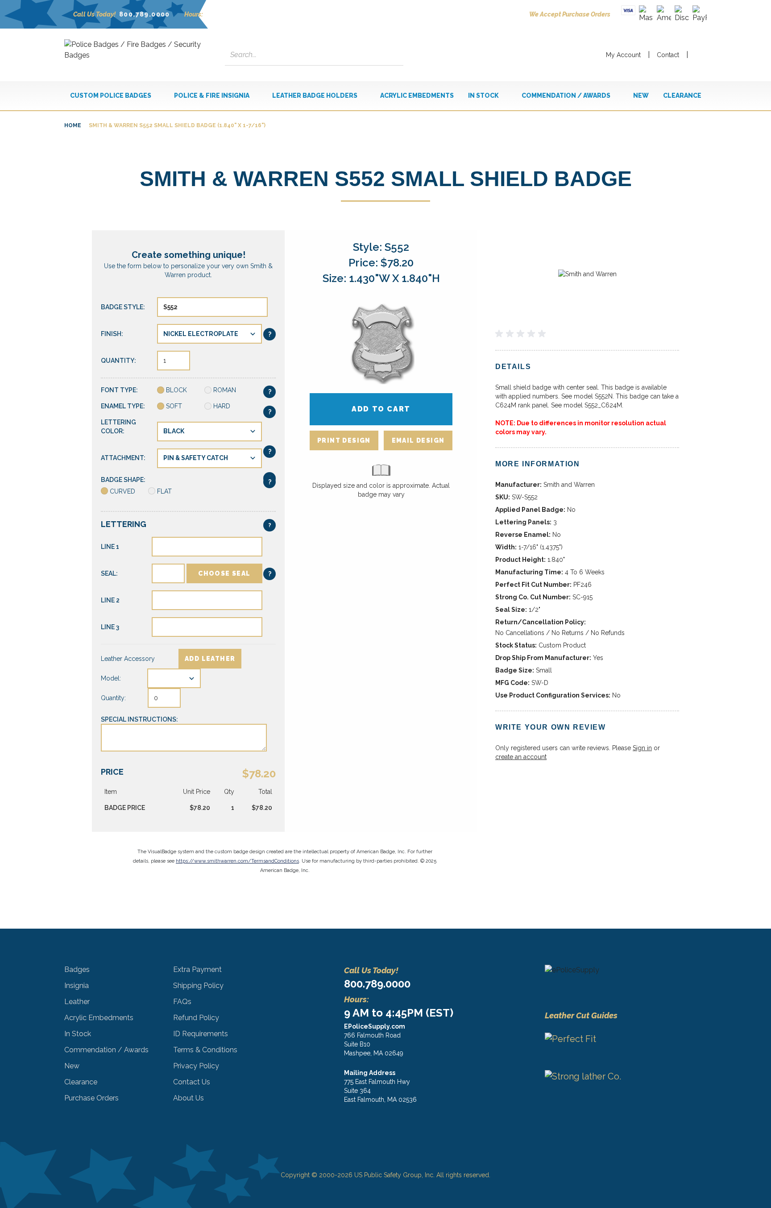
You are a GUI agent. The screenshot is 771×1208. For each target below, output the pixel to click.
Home (72, 125)
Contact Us (191, 1082)
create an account (521, 756)
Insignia (76, 985)
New (71, 1066)
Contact (668, 54)
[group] (587, 333)
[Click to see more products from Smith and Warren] (587, 274)
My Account (623, 54)
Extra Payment (197, 969)
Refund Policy (196, 1017)
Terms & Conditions (205, 1050)
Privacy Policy (196, 1066)
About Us (188, 1098)
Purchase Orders (91, 1098)
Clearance (80, 1082)
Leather (77, 1001)
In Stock (77, 1033)
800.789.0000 (144, 14)
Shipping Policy (198, 985)
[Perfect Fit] (603, 1046)
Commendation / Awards (106, 1050)
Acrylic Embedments (98, 1017)
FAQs (182, 1001)
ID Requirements (200, 1033)
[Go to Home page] (135, 55)
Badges (77, 969)
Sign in (642, 747)
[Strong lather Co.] (603, 1088)
